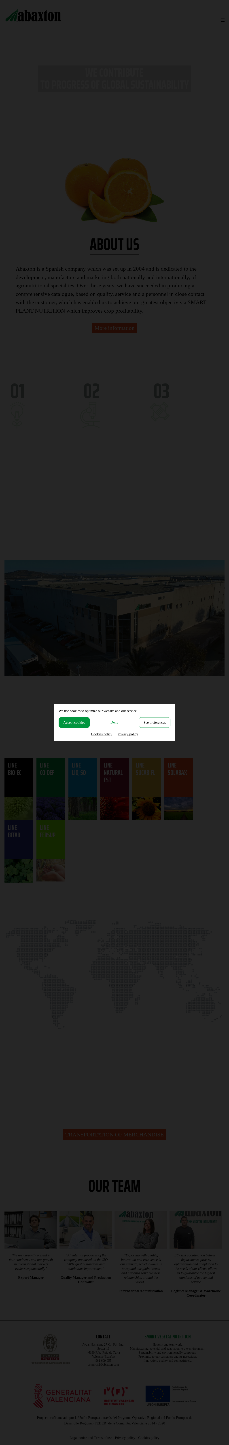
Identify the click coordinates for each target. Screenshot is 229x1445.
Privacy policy (128, 734)
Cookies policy (101, 734)
